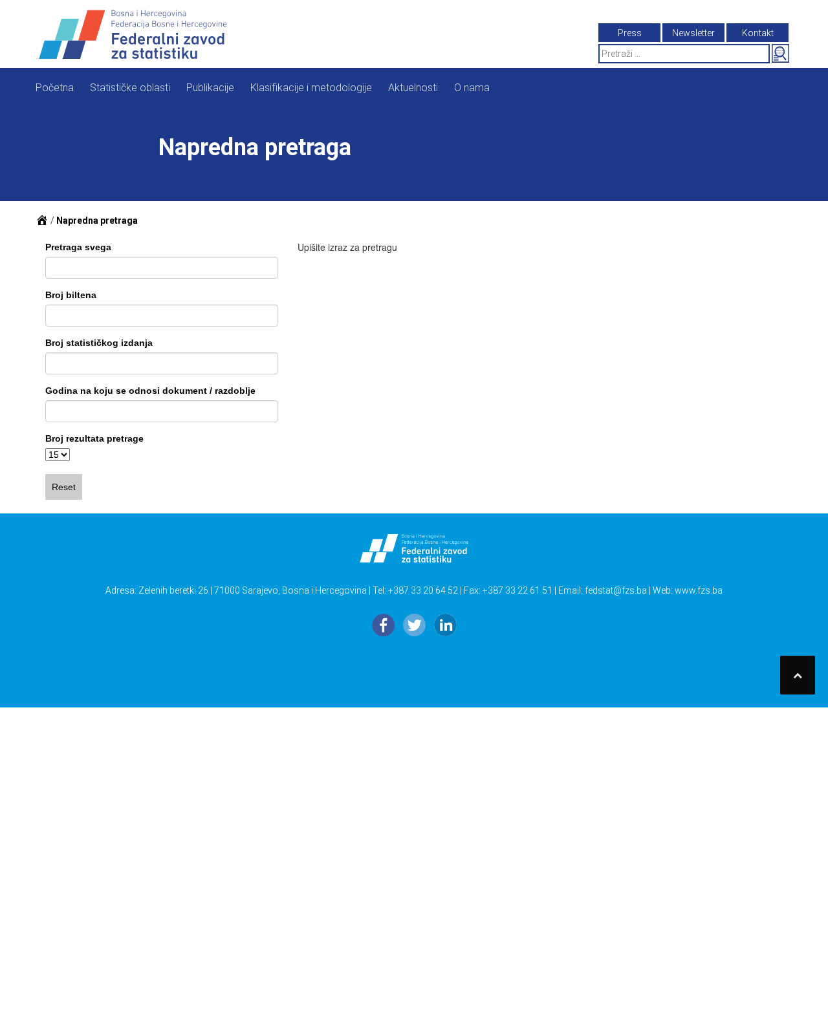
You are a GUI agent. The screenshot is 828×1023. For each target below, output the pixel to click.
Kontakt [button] (758, 33)
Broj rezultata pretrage (94, 438)
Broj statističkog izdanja (99, 343)
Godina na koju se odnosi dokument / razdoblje (150, 390)
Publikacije (210, 87)
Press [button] (630, 33)
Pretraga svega (78, 247)
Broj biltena (70, 295)
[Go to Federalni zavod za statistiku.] (42, 220)
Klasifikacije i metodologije (311, 87)
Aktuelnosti (413, 87)
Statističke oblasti (130, 87)
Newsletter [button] (693, 33)
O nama (472, 87)
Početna (55, 87)
